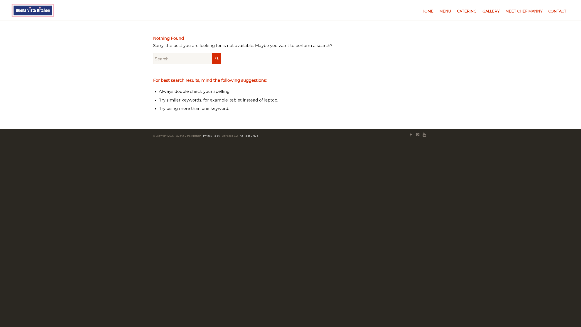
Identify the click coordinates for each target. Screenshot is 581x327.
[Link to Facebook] (410, 134)
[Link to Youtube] (424, 134)
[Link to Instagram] (417, 134)
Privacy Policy (211, 135)
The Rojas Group (248, 135)
